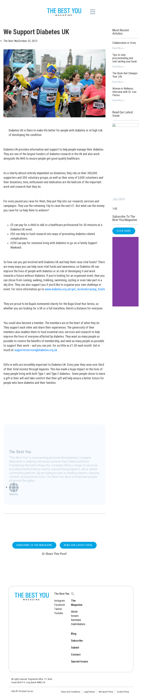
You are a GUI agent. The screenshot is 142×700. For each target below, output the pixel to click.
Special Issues (79, 661)
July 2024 (118, 199)
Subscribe (77, 640)
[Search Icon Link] (72, 593)
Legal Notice (89, 691)
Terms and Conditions (70, 691)
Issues (75, 615)
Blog (73, 633)
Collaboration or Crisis (124, 42)
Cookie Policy (123, 691)
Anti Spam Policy (106, 691)
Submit (75, 647)
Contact (76, 654)
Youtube (58, 613)
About (74, 611)
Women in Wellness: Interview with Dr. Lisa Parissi (124, 92)
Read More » (118, 48)
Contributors (78, 624)
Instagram (59, 600)
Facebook (59, 604)
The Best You (61, 593)
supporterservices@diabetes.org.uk (35, 350)
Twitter (58, 609)
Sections (76, 620)
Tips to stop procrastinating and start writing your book (124, 58)
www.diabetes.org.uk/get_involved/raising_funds (75, 289)
